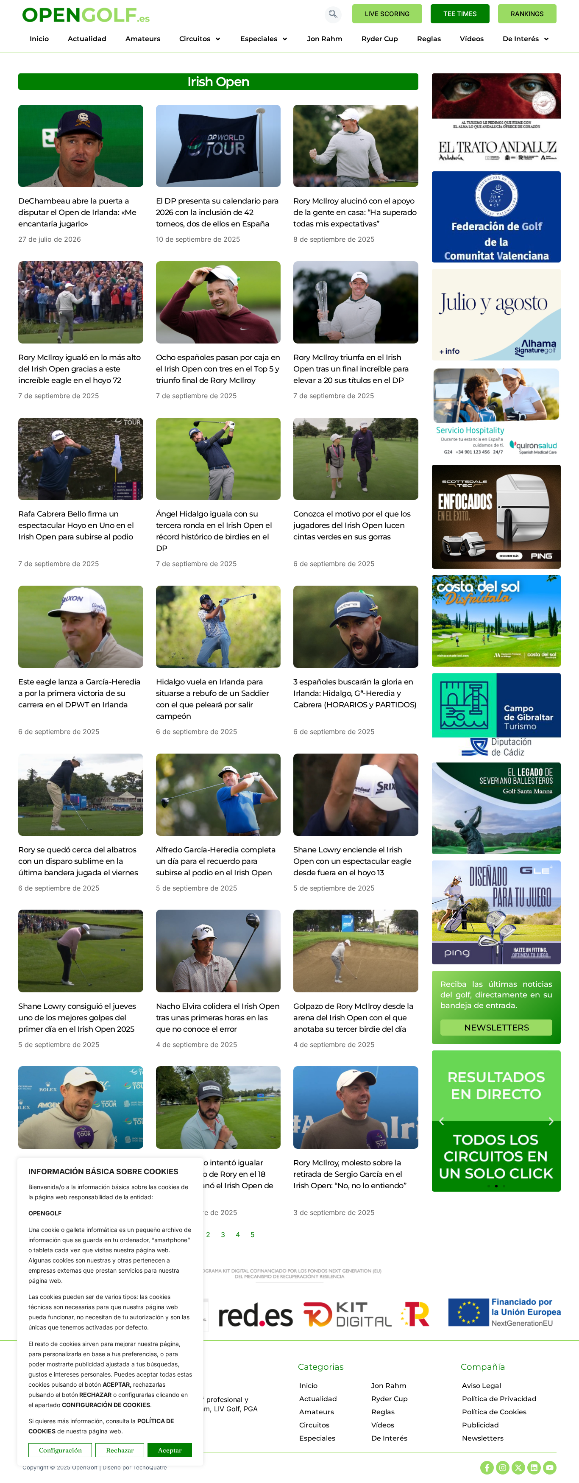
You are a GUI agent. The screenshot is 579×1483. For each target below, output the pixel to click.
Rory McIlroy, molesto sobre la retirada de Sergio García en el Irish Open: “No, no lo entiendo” (349, 1174)
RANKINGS (527, 14)
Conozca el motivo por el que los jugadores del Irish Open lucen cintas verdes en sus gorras (351, 525)
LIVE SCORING (387, 14)
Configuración (60, 1450)
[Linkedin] (534, 1468)
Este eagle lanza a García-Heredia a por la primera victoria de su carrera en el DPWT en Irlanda (79, 693)
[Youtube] (550, 1468)
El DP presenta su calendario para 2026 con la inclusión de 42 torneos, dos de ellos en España (217, 212)
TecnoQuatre (150, 1467)
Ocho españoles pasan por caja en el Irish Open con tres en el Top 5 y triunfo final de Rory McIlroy (218, 369)
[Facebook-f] (487, 1468)
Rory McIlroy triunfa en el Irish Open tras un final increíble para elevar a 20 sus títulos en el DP (351, 369)
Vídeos (472, 39)
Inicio (39, 39)
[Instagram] (502, 1468)
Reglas (429, 39)
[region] (110, 1312)
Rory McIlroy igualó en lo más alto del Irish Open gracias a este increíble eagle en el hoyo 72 (79, 369)
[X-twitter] (518, 1468)
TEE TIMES (460, 14)
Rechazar (120, 1450)
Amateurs (142, 39)
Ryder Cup (380, 39)
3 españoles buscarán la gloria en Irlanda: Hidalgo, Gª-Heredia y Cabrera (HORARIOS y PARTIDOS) (355, 693)
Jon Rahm (324, 39)
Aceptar (170, 1450)
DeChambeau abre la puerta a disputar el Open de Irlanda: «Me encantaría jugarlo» (77, 212)
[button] (333, 14)
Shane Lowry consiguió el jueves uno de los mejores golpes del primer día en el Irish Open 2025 (77, 1018)
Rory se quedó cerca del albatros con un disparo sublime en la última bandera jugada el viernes (78, 861)
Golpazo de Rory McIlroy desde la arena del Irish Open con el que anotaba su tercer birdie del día (353, 1018)
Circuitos (194, 39)
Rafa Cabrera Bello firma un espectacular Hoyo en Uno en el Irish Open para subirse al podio (76, 525)
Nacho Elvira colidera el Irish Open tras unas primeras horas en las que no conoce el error (218, 1018)
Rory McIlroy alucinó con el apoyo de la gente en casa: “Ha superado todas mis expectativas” (355, 212)
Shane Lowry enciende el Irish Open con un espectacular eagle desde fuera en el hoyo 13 (352, 861)
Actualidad (87, 39)
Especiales (258, 39)
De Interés (521, 39)
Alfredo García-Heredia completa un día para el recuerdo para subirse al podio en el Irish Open (216, 861)
